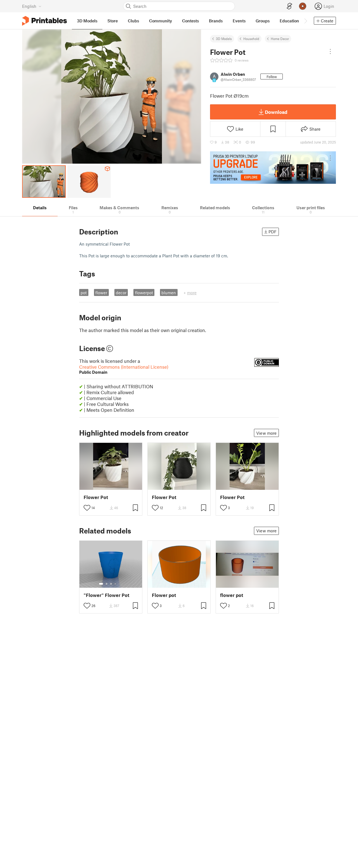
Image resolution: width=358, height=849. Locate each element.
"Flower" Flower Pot (106, 595)
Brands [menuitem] (216, 20)
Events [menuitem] (239, 20)
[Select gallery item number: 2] (106, 584)
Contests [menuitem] (190, 20)
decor (121, 292)
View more (266, 433)
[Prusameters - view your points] (302, 6)
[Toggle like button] (87, 507)
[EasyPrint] (289, 6)
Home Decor (280, 39)
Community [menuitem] (160, 20)
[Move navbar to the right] (305, 20)
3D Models (224, 39)
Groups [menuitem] (263, 20)
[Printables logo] (44, 21)
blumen (168, 292)
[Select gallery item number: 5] (119, 584)
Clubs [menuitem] (133, 20)
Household (251, 39)
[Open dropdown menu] (330, 51)
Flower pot (164, 595)
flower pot (231, 595)
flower (101, 292)
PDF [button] (272, 231)
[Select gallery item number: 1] (101, 584)
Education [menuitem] (289, 20)
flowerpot (144, 292)
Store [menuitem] (112, 20)
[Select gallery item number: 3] (111, 584)
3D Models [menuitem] (87, 20)
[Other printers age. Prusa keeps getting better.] (273, 167)
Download (276, 112)
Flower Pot (96, 497)
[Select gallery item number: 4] (115, 584)
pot (84, 292)
